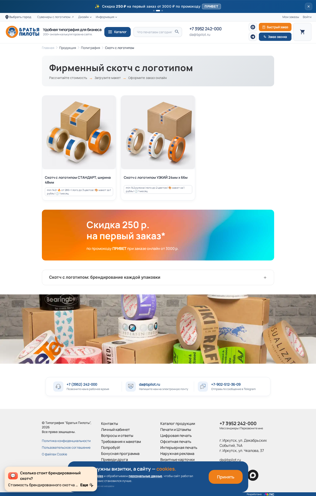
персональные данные (145, 476)
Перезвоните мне (251, 428)
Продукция (67, 47)
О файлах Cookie (54, 454)
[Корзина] (302, 32)
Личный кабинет (115, 429)
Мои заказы (290, 17)
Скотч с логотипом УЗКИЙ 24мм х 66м (156, 177)
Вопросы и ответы (117, 435)
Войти (307, 17)
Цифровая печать (176, 435)
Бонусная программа (120, 453)
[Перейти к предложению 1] (154, 10)
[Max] (253, 27)
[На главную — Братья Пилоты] (22, 32)
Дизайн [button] (83, 17)
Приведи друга (114, 459)
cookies (97, 476)
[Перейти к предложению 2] (158, 10)
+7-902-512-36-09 (226, 384)
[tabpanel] (158, 329)
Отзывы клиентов (116, 465)
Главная (48, 47)
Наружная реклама (177, 453)
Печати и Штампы (175, 429)
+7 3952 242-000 (205, 29)
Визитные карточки (177, 459)
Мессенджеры (229, 428)
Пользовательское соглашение (66, 447)
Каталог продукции (177, 423)
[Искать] (177, 32)
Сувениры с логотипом (53, 17)
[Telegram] (253, 37)
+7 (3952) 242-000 (82, 384)
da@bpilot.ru (199, 34)
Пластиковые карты (177, 465)
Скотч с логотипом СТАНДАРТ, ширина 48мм (78, 179)
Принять (225, 477)
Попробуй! (110, 447)
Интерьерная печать (178, 447)
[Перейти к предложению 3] (162, 10)
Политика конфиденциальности (66, 441)
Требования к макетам (121, 441)
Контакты (109, 423)
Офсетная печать (175, 441)
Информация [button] (105, 17)
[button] (158, 6)
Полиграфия (90, 47)
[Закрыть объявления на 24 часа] (308, 6)
